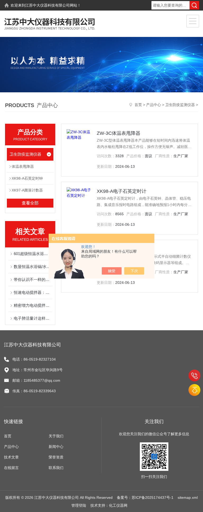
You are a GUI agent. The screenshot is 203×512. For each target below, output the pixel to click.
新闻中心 (56, 446)
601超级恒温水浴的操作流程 (33, 253)
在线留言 (11, 468)
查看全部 (30, 203)
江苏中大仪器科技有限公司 (47, 5)
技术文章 (11, 457)
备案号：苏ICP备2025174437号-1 (145, 497)
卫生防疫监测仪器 (180, 105)
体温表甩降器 (23, 166)
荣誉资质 (56, 457)
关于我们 (56, 436)
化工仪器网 (118, 505)
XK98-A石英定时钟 (27, 178)
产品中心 (153, 105)
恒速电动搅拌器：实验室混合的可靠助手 (33, 292)
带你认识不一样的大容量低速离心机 (33, 279)
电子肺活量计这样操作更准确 (33, 318)
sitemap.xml (188, 497)
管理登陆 (78, 505)
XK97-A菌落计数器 (27, 190)
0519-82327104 (194, 375)
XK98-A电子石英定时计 (121, 191)
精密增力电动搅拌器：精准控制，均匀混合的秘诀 (33, 305)
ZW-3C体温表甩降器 (118, 133)
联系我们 (56, 468)
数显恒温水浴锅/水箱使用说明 (33, 266)
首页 (138, 105)
